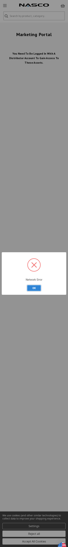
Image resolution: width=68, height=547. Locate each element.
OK (34, 288)
